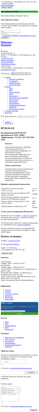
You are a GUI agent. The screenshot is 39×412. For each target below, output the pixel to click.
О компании (13, 81)
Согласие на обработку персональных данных (19, 35)
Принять (19, 313)
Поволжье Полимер (6, 43)
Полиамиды (13, 101)
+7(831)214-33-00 (7, 3)
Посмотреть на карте (8, 64)
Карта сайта (9, 299)
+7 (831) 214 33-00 (27, 216)
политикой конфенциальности (21, 368)
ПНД (11, 88)
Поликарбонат (14, 103)
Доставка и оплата (11, 111)
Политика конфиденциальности (13, 311)
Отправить (5, 37)
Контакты (8, 113)
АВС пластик (14, 100)
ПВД (11, 90)
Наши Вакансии (15, 85)
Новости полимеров (16, 79)
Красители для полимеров (18, 98)
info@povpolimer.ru (7, 5)
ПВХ (11, 94)
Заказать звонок (7, 7)
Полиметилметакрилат (17, 105)
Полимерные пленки (16, 109)
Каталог (8, 87)
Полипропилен (14, 92)
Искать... (8, 74)
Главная (8, 77)
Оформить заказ (14, 83)
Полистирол (13, 96)
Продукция (9, 297)
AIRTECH (12, 107)
